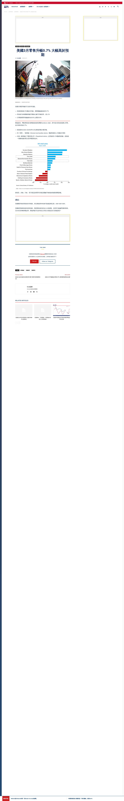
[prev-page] (16, 323)
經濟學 (30, 6)
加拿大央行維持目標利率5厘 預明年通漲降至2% (27, 278)
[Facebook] (28, 292)
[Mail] (102, 6)
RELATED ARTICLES (21, 300)
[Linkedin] (100, 6)
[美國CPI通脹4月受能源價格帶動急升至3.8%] (61, 310)
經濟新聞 (22, 6)
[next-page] (19, 323)
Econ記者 (19, 58)
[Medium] (34, 292)
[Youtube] (114, 6)
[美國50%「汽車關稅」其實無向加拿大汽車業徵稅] (42, 310)
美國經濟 (28, 270)
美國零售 (33, 270)
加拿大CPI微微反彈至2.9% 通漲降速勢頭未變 (57, 277)
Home (5, 11)
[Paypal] (105, 6)
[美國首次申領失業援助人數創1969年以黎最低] (23, 310)
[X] (111, 6)
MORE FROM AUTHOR (37, 300)
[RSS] (108, 6)
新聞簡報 (16, 11)
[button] (118, 7)
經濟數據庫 (27, 46)
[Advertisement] (44, 30)
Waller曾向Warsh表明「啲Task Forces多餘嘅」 (24, 798)
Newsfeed (15, 6)
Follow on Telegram (47, 261)
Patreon (42, 254)
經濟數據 (22, 270)
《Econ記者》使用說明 (42, 6)
